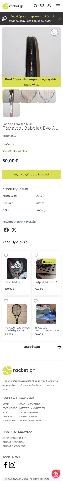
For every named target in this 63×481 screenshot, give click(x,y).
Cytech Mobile (20, 478)
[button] (54, 32)
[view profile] (49, 6)
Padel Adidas (12, 282)
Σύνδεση (7, 416)
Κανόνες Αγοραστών (14, 446)
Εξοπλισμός (9, 408)
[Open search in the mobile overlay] (35, 6)
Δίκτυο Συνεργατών (30, 420)
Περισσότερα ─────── (38, 346)
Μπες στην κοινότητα (32, 408)
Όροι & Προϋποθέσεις (14, 438)
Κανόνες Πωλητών (13, 442)
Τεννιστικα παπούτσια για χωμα (47, 329)
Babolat (7, 124)
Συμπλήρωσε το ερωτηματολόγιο (31, 16)
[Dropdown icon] (58, 5)
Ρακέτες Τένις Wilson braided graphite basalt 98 (17, 330)
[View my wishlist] (42, 6)
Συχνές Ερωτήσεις (29, 412)
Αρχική (6, 404)
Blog (5, 412)
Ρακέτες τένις (23, 124)
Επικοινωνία (9, 420)
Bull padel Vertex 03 (46, 282)
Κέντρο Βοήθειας (29, 416)
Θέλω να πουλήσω (29, 404)
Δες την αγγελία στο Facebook (31, 174)
